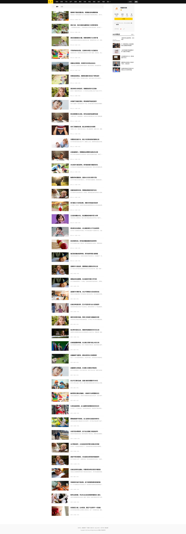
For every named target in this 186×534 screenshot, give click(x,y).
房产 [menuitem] (71, 1)
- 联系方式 (92, 527)
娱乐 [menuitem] (99, 1)
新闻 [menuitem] (57, 1)
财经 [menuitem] (94, 1)
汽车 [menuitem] (66, 1)
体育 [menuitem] (61, 1)
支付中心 (79, 527)
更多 (132, 34)
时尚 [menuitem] (85, 1)
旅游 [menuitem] (75, 1)
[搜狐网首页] (50, 1)
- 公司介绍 (102, 527)
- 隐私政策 (106, 527)
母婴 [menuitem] (103, 1)
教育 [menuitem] (80, 1)
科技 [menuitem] (89, 1)
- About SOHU (97, 527)
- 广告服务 (88, 527)
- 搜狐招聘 (83, 527)
